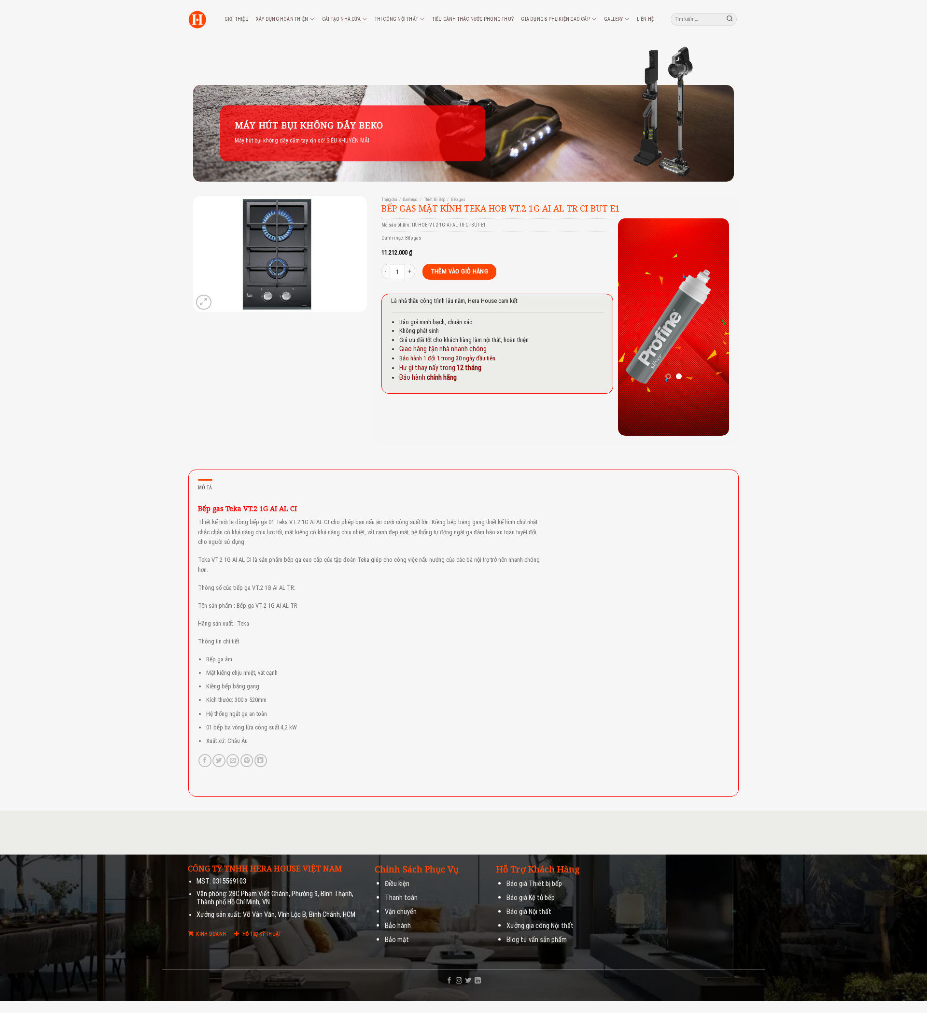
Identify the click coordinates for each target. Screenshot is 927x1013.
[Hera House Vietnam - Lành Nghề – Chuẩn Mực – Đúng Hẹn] (197, 20)
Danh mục (410, 199)
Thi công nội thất (396, 19)
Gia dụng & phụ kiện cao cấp (555, 19)
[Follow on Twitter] (468, 980)
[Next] (714, 327)
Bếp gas (458, 199)
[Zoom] (203, 302)
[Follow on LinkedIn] (478, 980)
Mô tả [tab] (205, 488)
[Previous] (632, 327)
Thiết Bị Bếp (434, 199)
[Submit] (730, 19)
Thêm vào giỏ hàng (460, 271)
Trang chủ (389, 199)
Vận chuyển (401, 912)
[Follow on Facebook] (449, 980)
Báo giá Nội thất (528, 912)
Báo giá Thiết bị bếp (534, 884)
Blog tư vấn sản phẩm (536, 940)
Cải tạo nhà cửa (341, 19)
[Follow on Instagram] (459, 980)
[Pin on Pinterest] (246, 760)
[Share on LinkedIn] (260, 760)
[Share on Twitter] (218, 760)
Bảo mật (397, 940)
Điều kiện (397, 884)
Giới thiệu (237, 19)
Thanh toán (401, 898)
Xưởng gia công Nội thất (540, 926)
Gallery (613, 19)
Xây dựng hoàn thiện (282, 19)
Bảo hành (398, 926)
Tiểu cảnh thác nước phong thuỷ (473, 19)
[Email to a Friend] (232, 760)
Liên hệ (645, 19)
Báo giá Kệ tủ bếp (530, 898)
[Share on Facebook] (204, 760)
